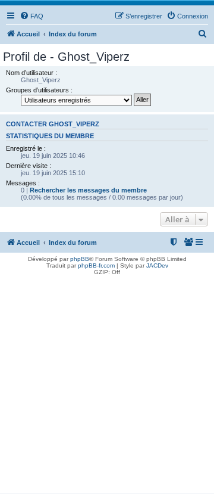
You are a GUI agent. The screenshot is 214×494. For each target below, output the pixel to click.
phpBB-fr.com (96, 265)
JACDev (157, 265)
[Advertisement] (107, 385)
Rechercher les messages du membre (88, 190)
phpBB (79, 259)
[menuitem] (31, 16)
